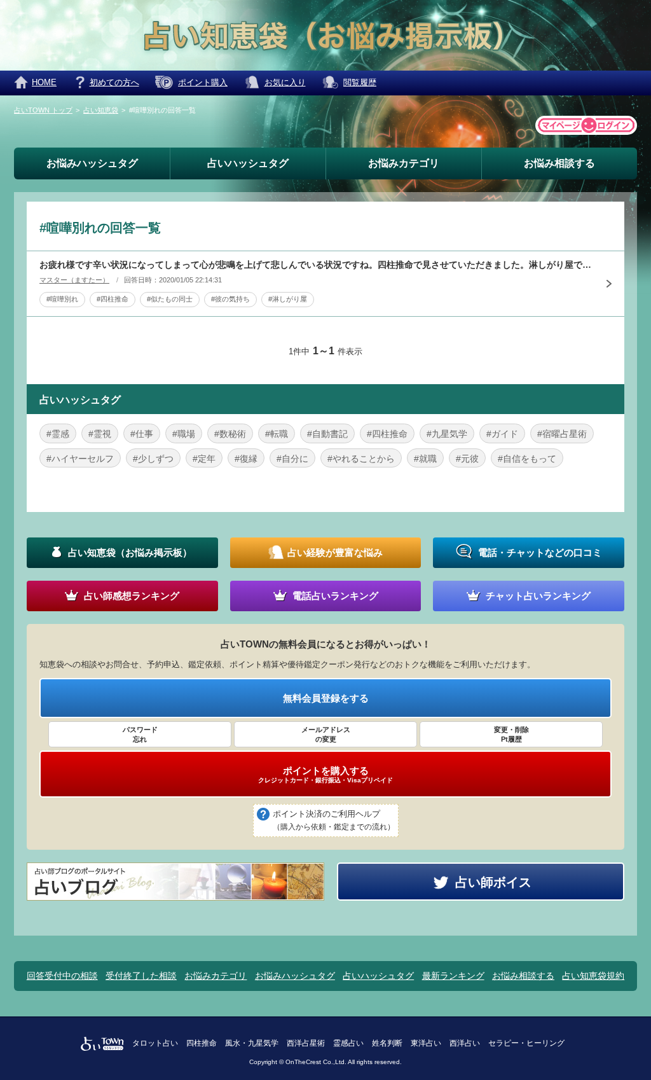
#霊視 (99, 434)
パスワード (140, 734)
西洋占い (464, 1043)
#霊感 (57, 434)
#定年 (204, 458)
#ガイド (502, 434)
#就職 (425, 458)
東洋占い (426, 1043)
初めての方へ (114, 82)
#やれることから (361, 458)
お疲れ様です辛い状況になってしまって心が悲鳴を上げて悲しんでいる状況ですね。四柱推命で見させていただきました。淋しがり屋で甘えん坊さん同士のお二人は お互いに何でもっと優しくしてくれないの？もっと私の (316, 265)
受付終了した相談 (141, 976)
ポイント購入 (203, 82)
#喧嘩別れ (62, 299)
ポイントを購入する (325, 774)
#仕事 (141, 434)
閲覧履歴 (359, 82)
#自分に (292, 458)
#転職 (276, 434)
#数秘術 (230, 434)
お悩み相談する (559, 163)
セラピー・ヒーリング (526, 1043)
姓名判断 (387, 1043)
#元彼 (467, 458)
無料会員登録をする (326, 698)
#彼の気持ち (230, 299)
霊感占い (348, 1043)
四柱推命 (201, 1043)
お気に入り (285, 82)
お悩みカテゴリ (403, 163)
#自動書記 (327, 434)
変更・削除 (511, 734)
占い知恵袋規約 (593, 976)
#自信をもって (527, 458)
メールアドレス (325, 734)
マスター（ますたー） (74, 280)
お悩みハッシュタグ (92, 163)
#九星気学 (447, 434)
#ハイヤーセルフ (80, 458)
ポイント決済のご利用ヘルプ (334, 820)
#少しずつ (153, 458)
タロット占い (155, 1043)
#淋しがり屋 (287, 299)
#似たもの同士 (170, 299)
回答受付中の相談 (62, 976)
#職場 (183, 434)
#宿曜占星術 (562, 434)
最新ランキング (453, 976)
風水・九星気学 (251, 1043)
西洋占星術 (306, 1043)
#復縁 (246, 458)
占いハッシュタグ (248, 163)
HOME (44, 82)
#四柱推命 (112, 299)
